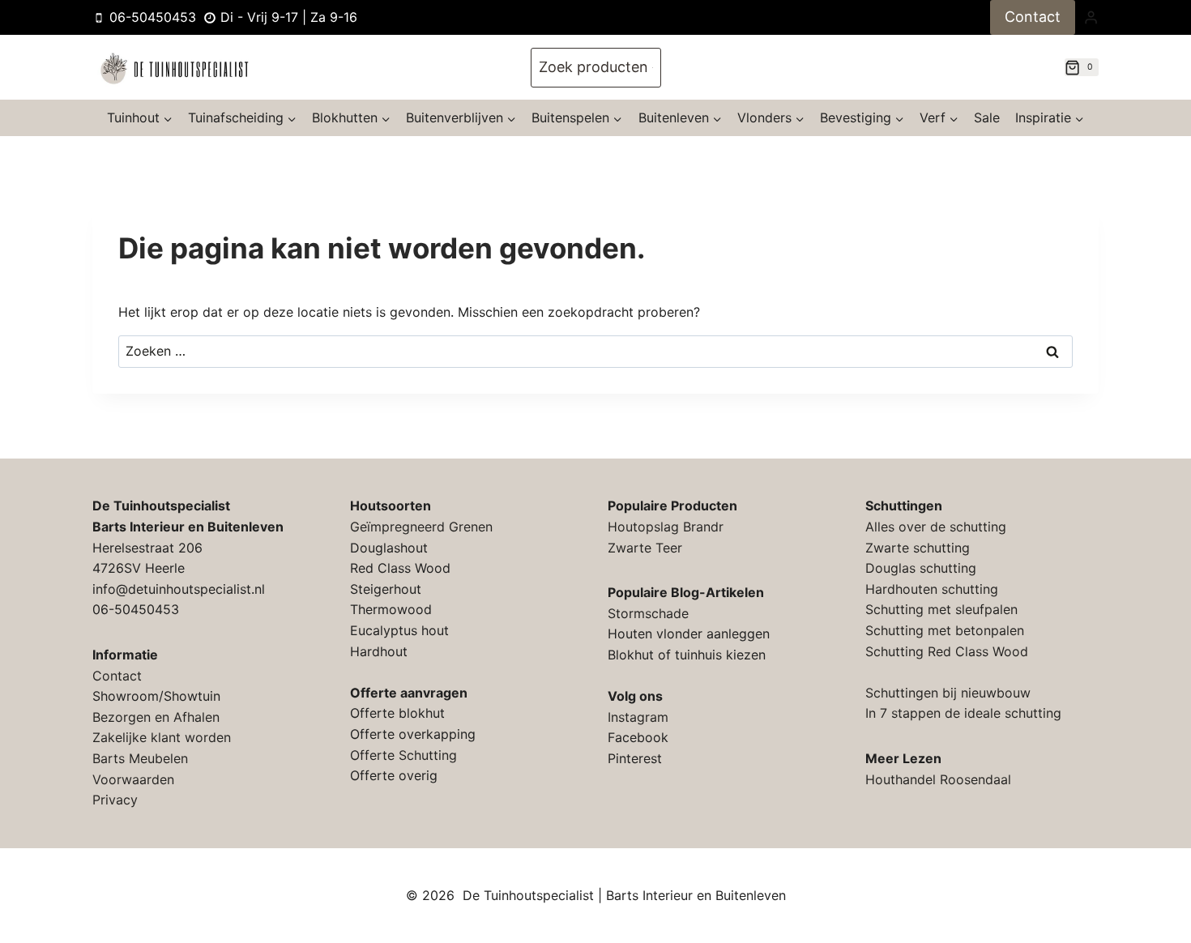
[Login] (1091, 17)
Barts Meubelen (140, 758)
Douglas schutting (920, 568)
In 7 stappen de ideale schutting (963, 713)
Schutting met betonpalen (944, 630)
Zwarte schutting (917, 548)
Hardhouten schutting (931, 589)
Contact (1033, 16)
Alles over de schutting (935, 526)
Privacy (115, 800)
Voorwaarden (133, 779)
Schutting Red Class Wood (946, 651)
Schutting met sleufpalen (941, 609)
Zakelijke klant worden (161, 737)
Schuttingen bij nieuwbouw (948, 693)
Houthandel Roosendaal (938, 779)
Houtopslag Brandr (666, 526)
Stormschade (648, 613)
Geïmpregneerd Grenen (421, 526)
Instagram (638, 717)
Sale (987, 117)
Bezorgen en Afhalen (156, 717)
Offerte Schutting (403, 755)
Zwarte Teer (645, 548)
